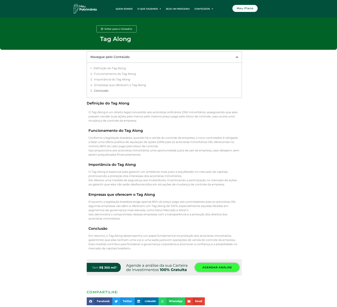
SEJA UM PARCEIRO (178, 8)
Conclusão (101, 90)
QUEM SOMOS (124, 8)
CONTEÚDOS (202, 8)
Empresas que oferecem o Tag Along (120, 85)
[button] (237, 57)
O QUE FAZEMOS (147, 8)
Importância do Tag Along (112, 79)
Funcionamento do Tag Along (115, 74)
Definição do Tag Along (109, 68)
